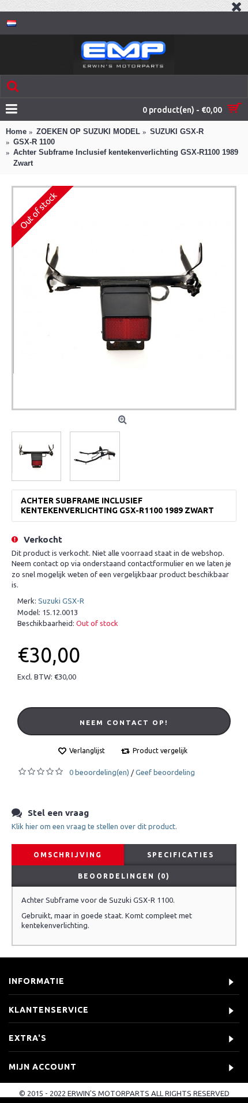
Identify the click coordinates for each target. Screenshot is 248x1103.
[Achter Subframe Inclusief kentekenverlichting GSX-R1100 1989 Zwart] (124, 298)
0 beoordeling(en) (99, 772)
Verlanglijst (87, 750)
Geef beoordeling (165, 772)
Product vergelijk (160, 750)
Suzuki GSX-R (61, 601)
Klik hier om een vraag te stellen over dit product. (94, 826)
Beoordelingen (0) (124, 876)
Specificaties (180, 854)
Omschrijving (67, 854)
